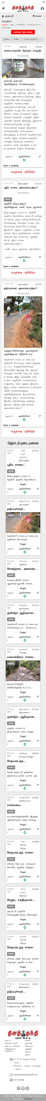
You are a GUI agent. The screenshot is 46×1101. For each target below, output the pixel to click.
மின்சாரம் (29, 1046)
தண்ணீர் (28, 1043)
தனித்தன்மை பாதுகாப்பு (10, 1050)
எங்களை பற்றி (11, 1043)
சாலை (16, 39)
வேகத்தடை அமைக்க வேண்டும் (21, 569)
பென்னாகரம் (6, 27)
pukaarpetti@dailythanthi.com (26, 1075)
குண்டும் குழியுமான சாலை (20, 613)
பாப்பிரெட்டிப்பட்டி (33, 25)
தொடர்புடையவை (23, 443)
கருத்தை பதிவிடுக (23, 172)
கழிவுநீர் (28, 1049)
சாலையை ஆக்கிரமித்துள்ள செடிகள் (17, 805)
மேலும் (23, 484)
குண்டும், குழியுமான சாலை (20, 717)
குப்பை (28, 1052)
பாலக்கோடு (20, 25)
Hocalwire (28, 1099)
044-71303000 (19, 1080)
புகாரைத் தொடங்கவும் (23, 32)
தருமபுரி (4, 25)
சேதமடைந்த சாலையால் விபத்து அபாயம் (19, 761)
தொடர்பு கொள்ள (12, 1046)
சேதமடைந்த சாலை (20, 852)
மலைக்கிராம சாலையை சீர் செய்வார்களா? (22, 657)
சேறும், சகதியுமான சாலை (19, 900)
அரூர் (12, 25)
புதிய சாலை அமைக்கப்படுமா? (21, 187)
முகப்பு (6, 39)
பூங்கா (27, 1055)
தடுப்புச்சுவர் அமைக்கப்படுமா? (20, 288)
